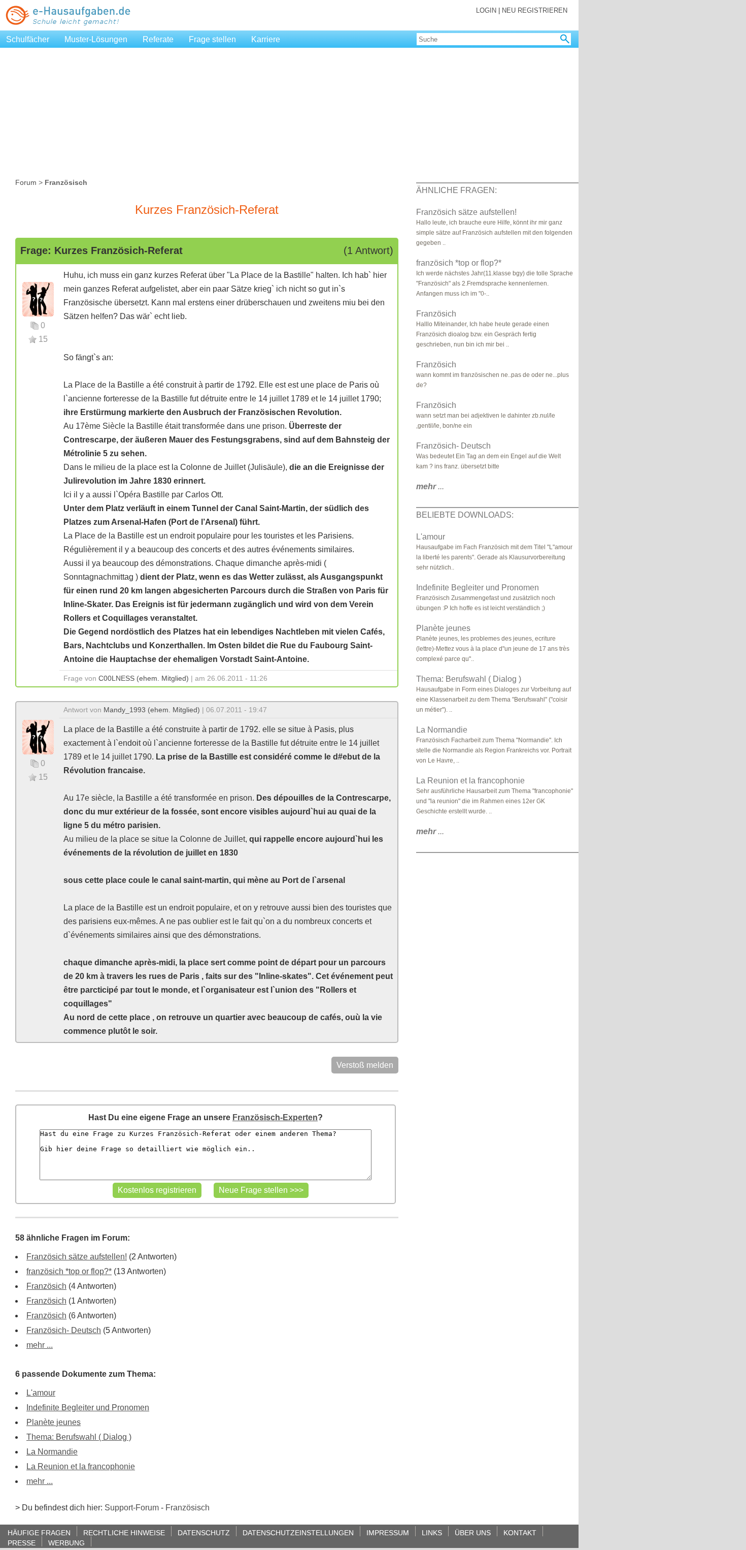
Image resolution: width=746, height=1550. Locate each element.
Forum (26, 182)
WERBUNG (66, 1542)
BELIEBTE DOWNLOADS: (465, 515)
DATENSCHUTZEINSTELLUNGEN (298, 1532)
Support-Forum (132, 1507)
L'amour (40, 1392)
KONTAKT (519, 1532)
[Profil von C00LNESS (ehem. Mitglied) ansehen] (38, 298)
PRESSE (22, 1542)
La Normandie (52, 1451)
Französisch (187, 1507)
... (430, 486)
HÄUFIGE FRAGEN (39, 1532)
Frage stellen (212, 39)
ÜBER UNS (473, 1532)
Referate (158, 39)
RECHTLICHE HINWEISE (124, 1532)
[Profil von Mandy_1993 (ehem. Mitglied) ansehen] (38, 736)
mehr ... (39, 1345)
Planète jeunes (53, 1422)
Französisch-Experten (275, 1117)
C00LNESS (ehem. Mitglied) (143, 678)
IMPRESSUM (387, 1532)
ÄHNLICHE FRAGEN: (456, 190)
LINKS (432, 1532)
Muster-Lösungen (95, 39)
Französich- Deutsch (63, 1330)
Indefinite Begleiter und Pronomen (87, 1407)
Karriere (265, 39)
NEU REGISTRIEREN (534, 10)
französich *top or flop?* (69, 1271)
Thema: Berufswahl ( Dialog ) (78, 1437)
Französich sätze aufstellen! (76, 1256)
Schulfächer (27, 39)
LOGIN (486, 10)
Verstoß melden (364, 1065)
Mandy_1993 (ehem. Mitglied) (152, 710)
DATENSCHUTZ (204, 1532)
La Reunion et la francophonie (80, 1466)
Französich (46, 1286)
